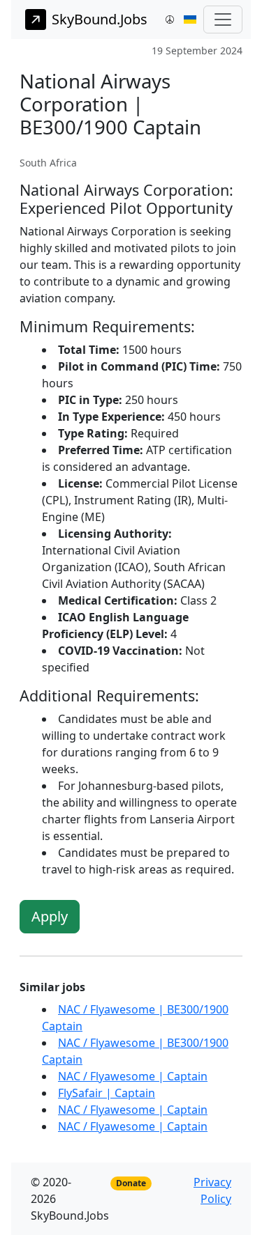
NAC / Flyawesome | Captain (133, 1076)
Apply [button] (49, 916)
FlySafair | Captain (106, 1093)
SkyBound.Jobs (99, 19)
